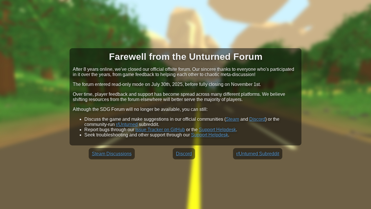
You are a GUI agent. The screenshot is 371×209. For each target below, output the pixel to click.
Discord (257, 119)
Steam (232, 119)
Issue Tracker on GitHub (160, 129)
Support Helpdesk (217, 129)
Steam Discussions (112, 153)
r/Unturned (127, 124)
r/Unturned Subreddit (257, 153)
